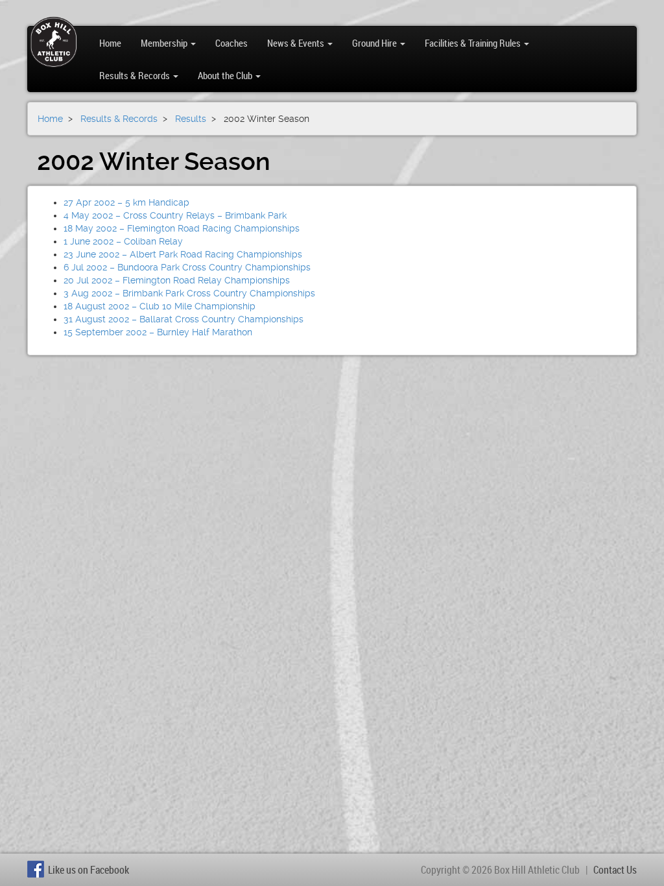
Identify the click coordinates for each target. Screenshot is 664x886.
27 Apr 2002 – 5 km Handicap (126, 202)
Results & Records (135, 75)
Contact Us (615, 870)
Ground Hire (375, 42)
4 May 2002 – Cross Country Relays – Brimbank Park (175, 215)
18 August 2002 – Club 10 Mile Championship (159, 306)
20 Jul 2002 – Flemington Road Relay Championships (177, 280)
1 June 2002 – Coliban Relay (123, 241)
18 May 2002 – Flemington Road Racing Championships (182, 228)
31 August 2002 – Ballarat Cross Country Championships (183, 319)
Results (190, 119)
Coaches (231, 42)
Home (110, 42)
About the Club (226, 75)
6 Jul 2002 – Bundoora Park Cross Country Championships (187, 267)
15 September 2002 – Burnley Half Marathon (158, 332)
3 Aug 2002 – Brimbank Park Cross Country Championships (189, 293)
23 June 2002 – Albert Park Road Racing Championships (183, 254)
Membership (165, 42)
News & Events (296, 42)
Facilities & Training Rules (474, 42)
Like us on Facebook (88, 870)
